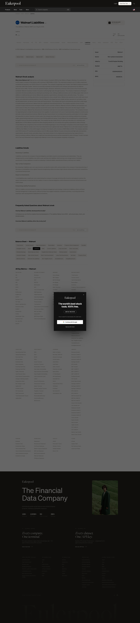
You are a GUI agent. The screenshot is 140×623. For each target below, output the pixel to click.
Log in (115, 3)
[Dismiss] (83, 294)
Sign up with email (70, 326)
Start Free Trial (124, 3)
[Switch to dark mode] (134, 3)
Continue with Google (71, 322)
